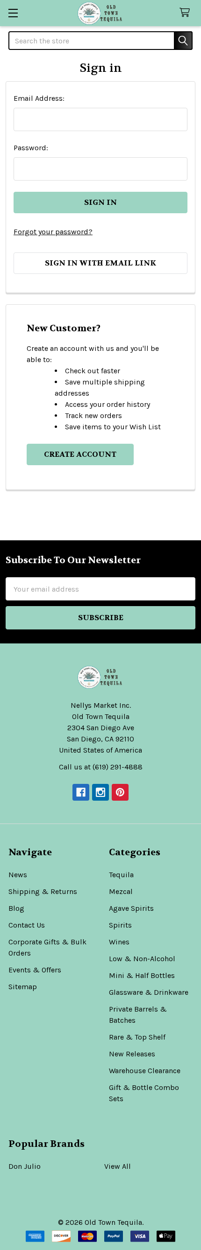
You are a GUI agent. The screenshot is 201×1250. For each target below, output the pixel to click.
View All (117, 1166)
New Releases (132, 1053)
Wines (119, 941)
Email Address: (39, 98)
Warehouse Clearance (144, 1070)
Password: (31, 147)
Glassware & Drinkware (148, 992)
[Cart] (186, 12)
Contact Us (26, 925)
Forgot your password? (53, 231)
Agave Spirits (131, 908)
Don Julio (24, 1166)
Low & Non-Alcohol (142, 958)
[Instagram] (100, 792)
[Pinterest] (120, 792)
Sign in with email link (100, 263)
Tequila (121, 874)
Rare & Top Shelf (137, 1037)
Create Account (80, 454)
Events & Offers (34, 969)
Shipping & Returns (42, 891)
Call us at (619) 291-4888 (101, 766)
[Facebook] (80, 792)
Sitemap (22, 986)
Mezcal (121, 891)
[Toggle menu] (13, 13)
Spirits (120, 925)
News (17, 874)
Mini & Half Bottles (142, 975)
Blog (16, 908)
